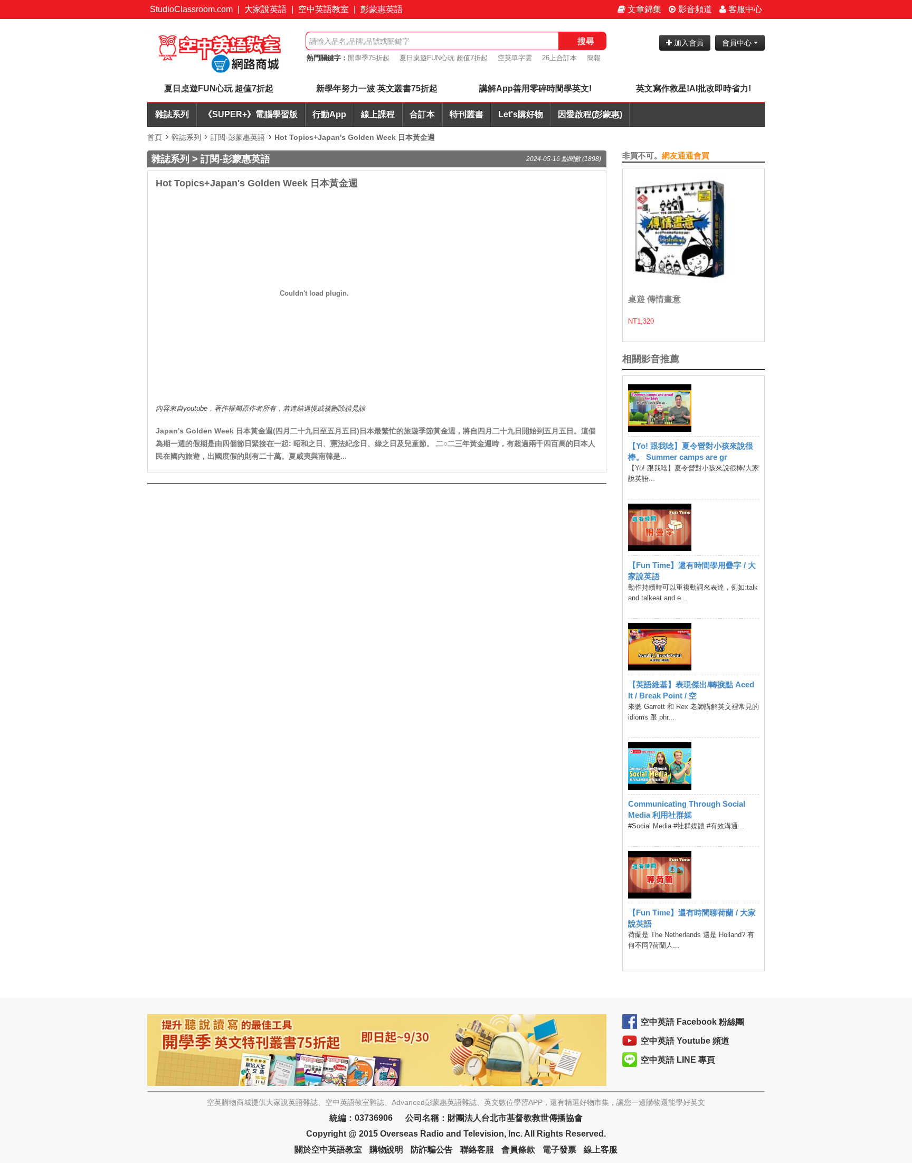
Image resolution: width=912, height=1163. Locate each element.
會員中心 (738, 43)
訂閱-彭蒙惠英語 (238, 137)
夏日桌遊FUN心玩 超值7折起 (444, 58)
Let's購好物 (520, 114)
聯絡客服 (477, 1149)
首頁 (154, 137)
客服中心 (744, 9)
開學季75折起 (369, 58)
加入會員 (688, 43)
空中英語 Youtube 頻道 (685, 1040)
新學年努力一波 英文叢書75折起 (377, 88)
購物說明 (386, 1149)
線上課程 (378, 114)
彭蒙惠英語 (381, 9)
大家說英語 (265, 9)
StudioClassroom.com (191, 9)
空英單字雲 (515, 58)
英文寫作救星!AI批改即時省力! (693, 88)
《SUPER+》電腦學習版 (251, 114)
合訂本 (422, 114)
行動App (329, 114)
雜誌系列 (172, 114)
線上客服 (601, 1149)
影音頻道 (694, 9)
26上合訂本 (559, 58)
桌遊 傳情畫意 (654, 299)
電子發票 (559, 1149)
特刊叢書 (466, 114)
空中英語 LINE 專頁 (678, 1059)
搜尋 (585, 40)
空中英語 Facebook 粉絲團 (692, 1021)
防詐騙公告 (432, 1149)
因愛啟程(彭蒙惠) (590, 114)
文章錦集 (643, 9)
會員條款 (518, 1149)
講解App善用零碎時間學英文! (535, 88)
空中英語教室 (323, 9)
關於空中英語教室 (328, 1149)
